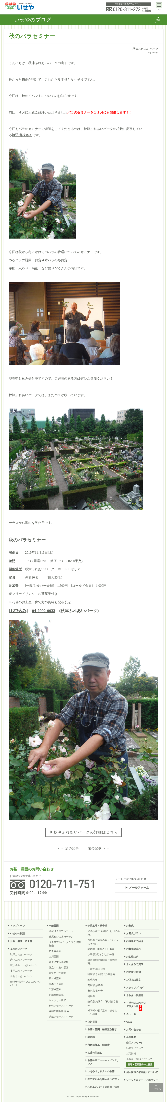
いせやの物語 (17, 933)
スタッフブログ (134, 987)
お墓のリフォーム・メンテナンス (103, 1062)
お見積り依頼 (133, 972)
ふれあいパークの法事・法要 (103, 1086)
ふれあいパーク (18, 949)
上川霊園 (54, 956)
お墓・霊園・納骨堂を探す (102, 1029)
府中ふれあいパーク (21, 959)
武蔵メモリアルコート (61, 931)
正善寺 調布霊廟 (96, 969)
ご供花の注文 (133, 979)
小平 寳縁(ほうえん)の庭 (101, 954)
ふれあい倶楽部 (134, 995)
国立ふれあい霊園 (58, 967)
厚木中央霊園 (56, 983)
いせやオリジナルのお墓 (101, 1071)
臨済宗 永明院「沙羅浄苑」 (103, 974)
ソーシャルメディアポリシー (142, 1080)
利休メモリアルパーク (61, 1005)
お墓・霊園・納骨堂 (21, 941)
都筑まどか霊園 (57, 973)
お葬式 (130, 925)
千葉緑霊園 (55, 989)
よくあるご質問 (134, 964)
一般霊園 (54, 925)
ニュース (131, 1014)
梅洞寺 (91, 996)
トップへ (156, 1089)
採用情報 (131, 1053)
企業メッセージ (134, 1042)
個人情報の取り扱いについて (142, 1072)
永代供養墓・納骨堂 (99, 1044)
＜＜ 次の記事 (68, 848)
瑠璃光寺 (92, 979)
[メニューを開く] (159, 5)
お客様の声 (132, 956)
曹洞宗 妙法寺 (95, 985)
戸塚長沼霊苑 (56, 994)
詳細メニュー (158, 21)
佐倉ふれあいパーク (21, 976)
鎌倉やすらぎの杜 (58, 962)
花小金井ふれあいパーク (23, 965)
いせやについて (134, 1048)
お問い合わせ (133, 1029)
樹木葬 (91, 1037)
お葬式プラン (133, 933)
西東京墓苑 (55, 951)
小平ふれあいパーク (21, 970)
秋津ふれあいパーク (21, 954)
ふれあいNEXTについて (139, 1059)
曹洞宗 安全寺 (95, 990)
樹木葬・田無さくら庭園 (101, 949)
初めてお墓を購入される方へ (103, 1079)
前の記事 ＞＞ (99, 848)
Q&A (129, 1021)
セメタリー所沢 (57, 1000)
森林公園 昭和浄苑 (59, 1011)
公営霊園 (92, 1021)
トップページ (17, 925)
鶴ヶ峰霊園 (55, 978)
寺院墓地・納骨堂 (97, 925)
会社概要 (131, 1037)
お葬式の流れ (133, 949)
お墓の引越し (95, 1052)
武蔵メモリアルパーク (61, 1016)
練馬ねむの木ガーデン (61, 936)
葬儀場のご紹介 (134, 941)
